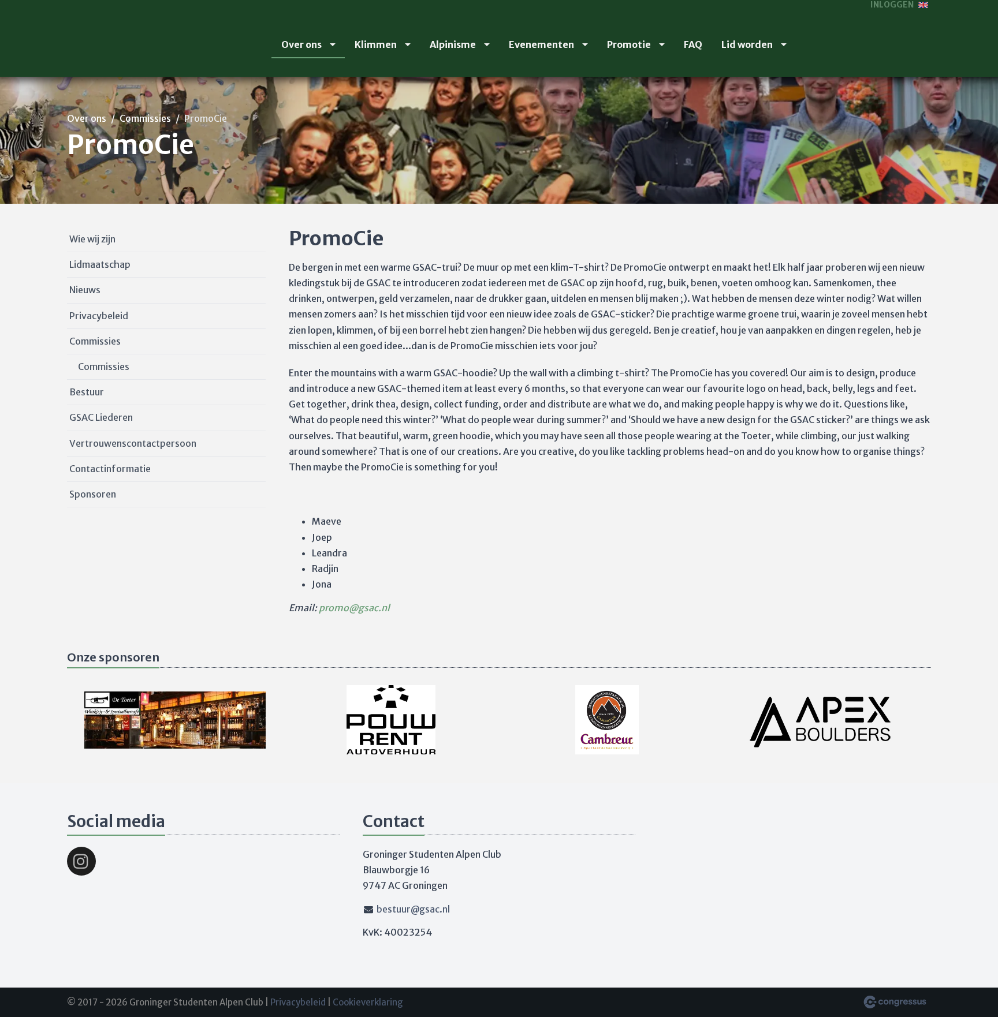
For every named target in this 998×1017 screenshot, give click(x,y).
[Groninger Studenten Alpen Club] (96, 39)
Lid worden (747, 44)
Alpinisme (453, 44)
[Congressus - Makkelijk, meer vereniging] (895, 1002)
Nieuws (84, 290)
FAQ (693, 44)
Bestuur (86, 392)
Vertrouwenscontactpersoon (132, 443)
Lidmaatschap (100, 264)
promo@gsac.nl (354, 608)
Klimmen (376, 44)
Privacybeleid (98, 315)
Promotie (629, 44)
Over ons (301, 44)
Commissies (145, 118)
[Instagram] (81, 861)
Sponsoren (92, 494)
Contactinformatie (110, 468)
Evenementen (541, 44)
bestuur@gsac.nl (413, 909)
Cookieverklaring (368, 1002)
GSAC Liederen (101, 417)
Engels (923, 5)
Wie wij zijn (92, 239)
